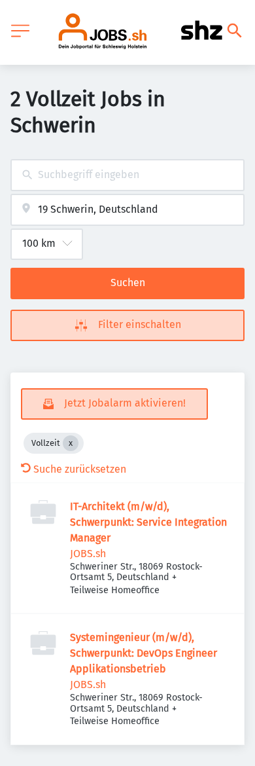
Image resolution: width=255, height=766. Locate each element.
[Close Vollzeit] (70, 443)
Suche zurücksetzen (79, 469)
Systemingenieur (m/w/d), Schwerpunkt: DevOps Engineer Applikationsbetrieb (143, 653)
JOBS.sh (88, 553)
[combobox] (127, 175)
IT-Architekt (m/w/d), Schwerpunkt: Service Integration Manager (148, 522)
